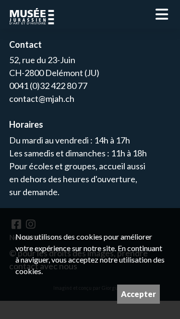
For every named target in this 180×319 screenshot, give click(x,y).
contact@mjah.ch (41, 98)
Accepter (138, 293)
